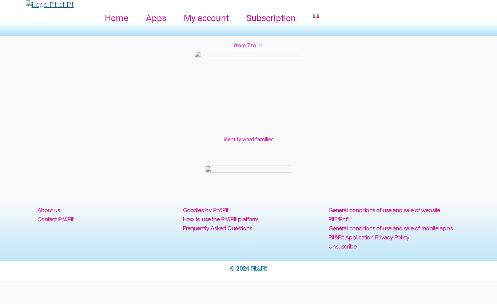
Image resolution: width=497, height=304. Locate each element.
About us (48, 210)
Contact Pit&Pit (55, 219)
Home (116, 18)
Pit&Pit (259, 268)
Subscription (271, 18)
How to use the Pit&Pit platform (221, 219)
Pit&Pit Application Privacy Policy (369, 237)
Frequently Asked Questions (217, 228)
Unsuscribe (343, 246)
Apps (156, 18)
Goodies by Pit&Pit (205, 210)
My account (206, 18)
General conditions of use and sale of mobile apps (391, 228)
